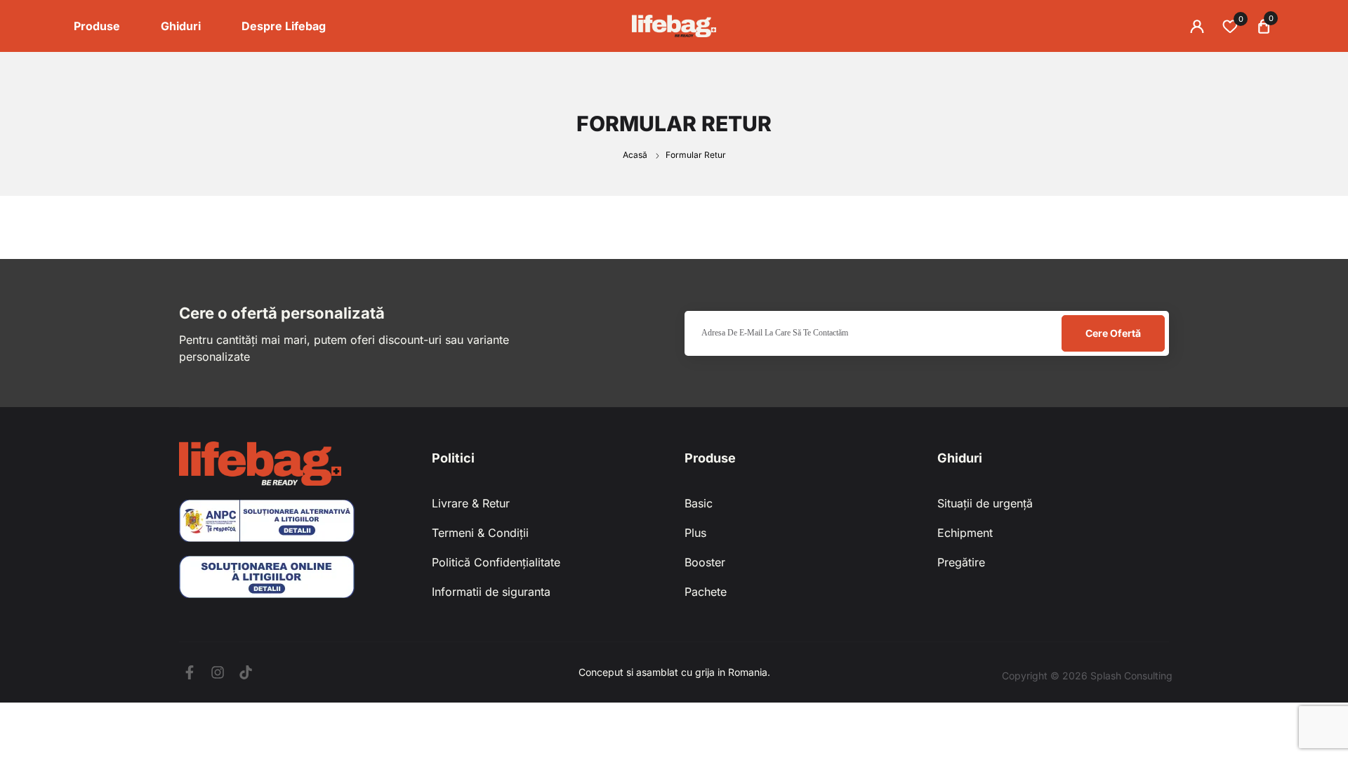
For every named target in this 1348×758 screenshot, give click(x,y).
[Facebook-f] (190, 672)
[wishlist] (1230, 26)
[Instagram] (218, 672)
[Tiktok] (246, 672)
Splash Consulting (1131, 675)
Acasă (636, 154)
